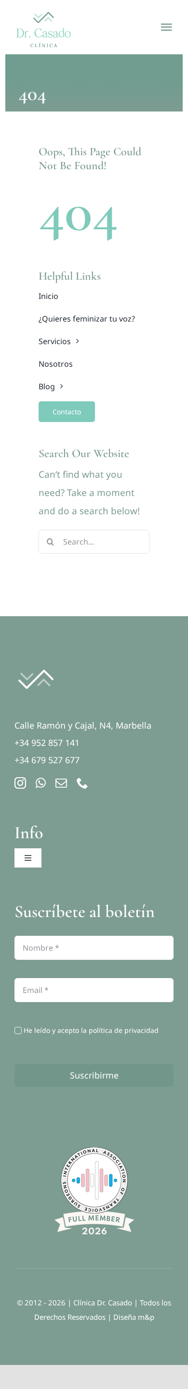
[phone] (82, 783)
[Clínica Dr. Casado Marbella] (35, 664)
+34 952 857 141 (47, 742)
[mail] (61, 783)
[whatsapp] (41, 783)
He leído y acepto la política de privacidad (91, 1030)
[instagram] (20, 783)
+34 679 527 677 (47, 760)
